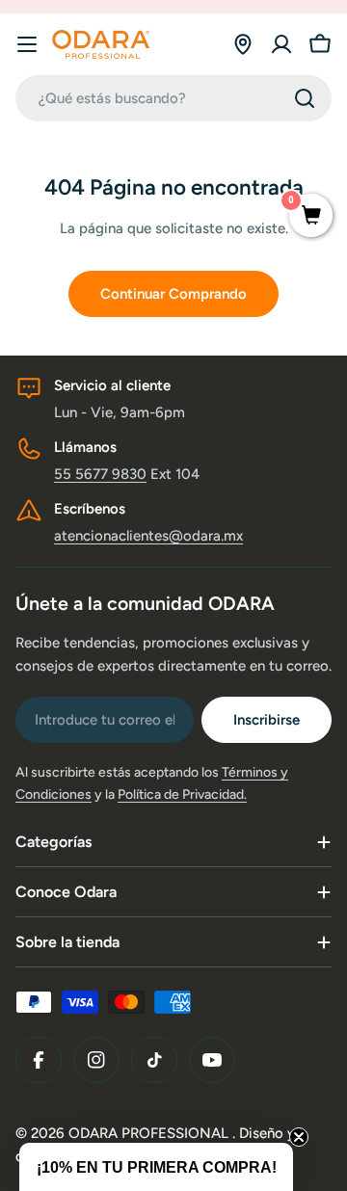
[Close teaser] (298, 1137)
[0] (311, 216)
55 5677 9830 (100, 474)
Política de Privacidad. (182, 794)
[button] (156, 1167)
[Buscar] (304, 98)
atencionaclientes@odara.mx (148, 535)
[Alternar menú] (27, 44)
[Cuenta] (281, 44)
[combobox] (173, 98)
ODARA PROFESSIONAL (150, 1133)
